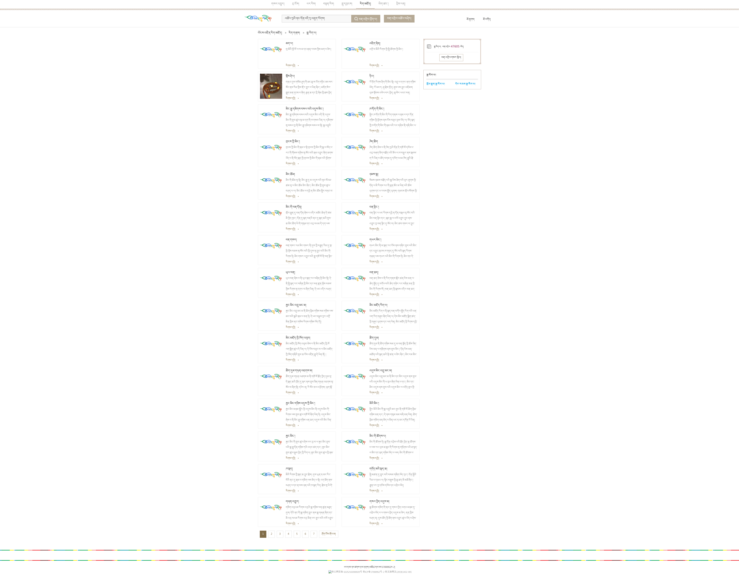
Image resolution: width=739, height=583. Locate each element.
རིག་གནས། (294, 33)
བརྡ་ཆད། (374, 272)
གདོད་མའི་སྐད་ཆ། (378, 469)
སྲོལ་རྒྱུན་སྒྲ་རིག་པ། (435, 84)
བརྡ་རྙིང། (374, 207)
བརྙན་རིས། (328, 4)
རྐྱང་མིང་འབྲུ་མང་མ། (296, 305)
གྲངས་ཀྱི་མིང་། (293, 141)
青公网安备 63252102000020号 (347, 572)
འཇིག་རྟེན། (375, 43)
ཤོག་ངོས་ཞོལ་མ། (329, 534)
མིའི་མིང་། (374, 403)
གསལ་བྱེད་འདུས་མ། (379, 501)
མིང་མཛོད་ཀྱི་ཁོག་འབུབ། (298, 338)
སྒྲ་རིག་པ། (311, 33)
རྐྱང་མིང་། (290, 436)
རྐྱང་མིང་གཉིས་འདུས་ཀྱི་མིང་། (300, 403)
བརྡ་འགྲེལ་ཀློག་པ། (368, 19)
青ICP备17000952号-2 (373, 572)
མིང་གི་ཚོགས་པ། (378, 436)
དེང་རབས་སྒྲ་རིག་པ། (465, 84)
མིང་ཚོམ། (290, 174)
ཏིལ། (372, 76)
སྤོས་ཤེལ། (290, 76)
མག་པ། (289, 43)
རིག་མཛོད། (365, 4)
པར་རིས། (311, 4)
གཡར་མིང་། (375, 240)
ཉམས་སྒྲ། (374, 174)
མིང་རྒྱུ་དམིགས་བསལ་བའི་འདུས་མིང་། (305, 109)
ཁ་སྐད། (289, 469)
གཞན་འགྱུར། (292, 501)
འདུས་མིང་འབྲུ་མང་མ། (381, 370)
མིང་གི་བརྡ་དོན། (294, 207)
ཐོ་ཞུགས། (471, 19)
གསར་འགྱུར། (277, 4)
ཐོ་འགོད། (487, 19)
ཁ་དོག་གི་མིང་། (377, 109)
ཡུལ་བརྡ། (290, 272)
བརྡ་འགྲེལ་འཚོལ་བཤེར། (399, 18)
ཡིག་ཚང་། (384, 4)
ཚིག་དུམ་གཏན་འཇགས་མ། (299, 370)
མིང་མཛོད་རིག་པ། (378, 305)
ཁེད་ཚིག (374, 141)
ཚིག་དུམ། (374, 338)
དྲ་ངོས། (295, 4)
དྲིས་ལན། (400, 4)
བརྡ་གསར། (291, 240)
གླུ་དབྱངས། (347, 4)
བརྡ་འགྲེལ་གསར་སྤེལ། (451, 57)
